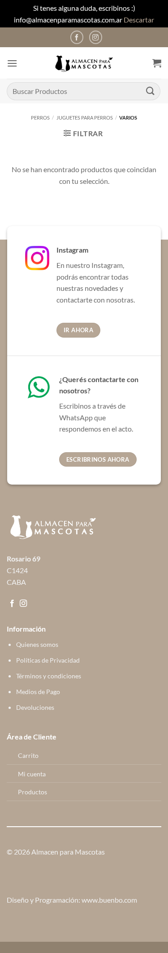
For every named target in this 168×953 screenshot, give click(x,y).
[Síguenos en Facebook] (76, 37)
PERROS (40, 117)
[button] (12, 63)
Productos (32, 792)
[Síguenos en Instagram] (95, 37)
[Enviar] (150, 91)
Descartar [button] (139, 19)
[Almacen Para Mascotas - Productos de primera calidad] (84, 63)
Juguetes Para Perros (84, 117)
